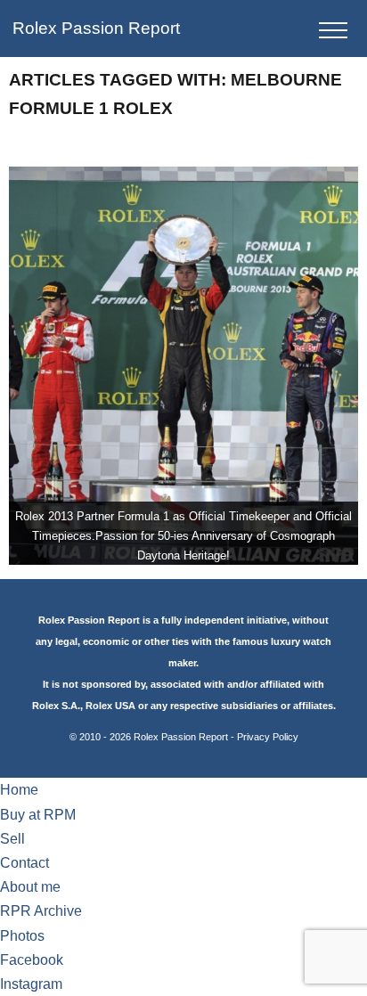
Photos (22, 935)
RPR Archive (41, 910)
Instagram (31, 984)
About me (30, 886)
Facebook (31, 959)
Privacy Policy (267, 736)
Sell (12, 838)
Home (19, 789)
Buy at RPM (38, 814)
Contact (24, 862)
